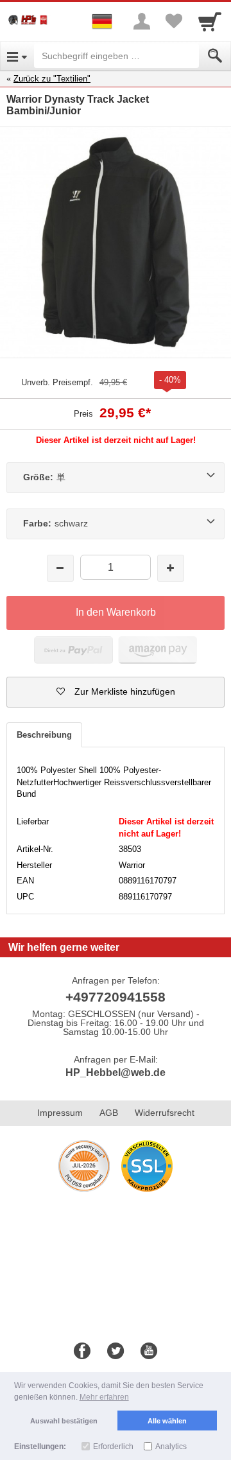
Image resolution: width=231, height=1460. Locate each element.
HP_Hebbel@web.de (115, 1072)
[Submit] (215, 56)
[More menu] (142, 21)
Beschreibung (44, 735)
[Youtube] (149, 1351)
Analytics (171, 1446)
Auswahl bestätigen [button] (64, 1421)
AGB (108, 1113)
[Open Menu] (17, 55)
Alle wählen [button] (167, 1421)
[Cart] (210, 21)
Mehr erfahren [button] (104, 1397)
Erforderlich (113, 1446)
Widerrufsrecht (164, 1113)
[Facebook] (82, 1351)
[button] (115, 692)
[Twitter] (115, 1351)
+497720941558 (115, 996)
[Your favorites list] (174, 21)
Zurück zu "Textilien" (51, 78)
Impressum (60, 1113)
